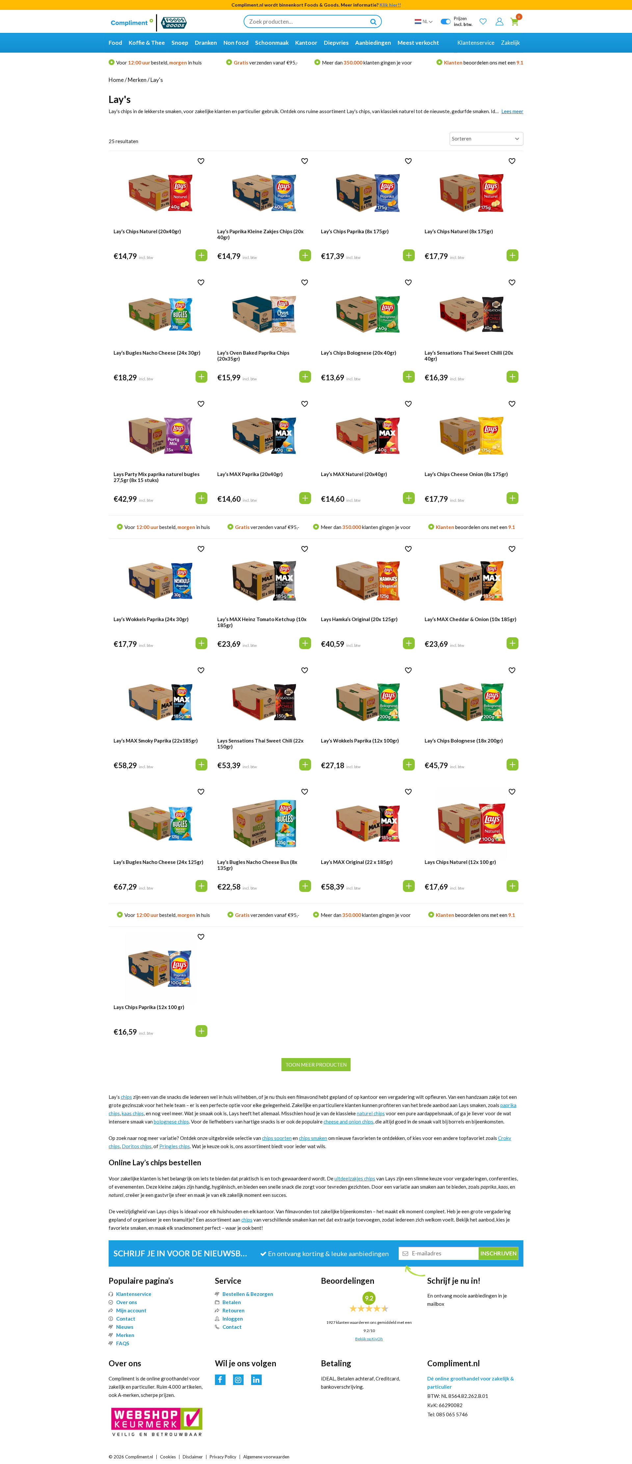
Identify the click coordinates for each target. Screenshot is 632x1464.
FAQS (122, 1343)
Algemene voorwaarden (266, 1456)
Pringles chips (174, 1146)
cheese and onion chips (348, 1121)
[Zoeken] (373, 21)
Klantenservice (133, 1294)
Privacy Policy (223, 1456)
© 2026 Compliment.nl (131, 1456)
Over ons (126, 1302)
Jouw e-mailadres (36, 1411)
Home (116, 79)
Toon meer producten (316, 1065)
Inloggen (233, 1319)
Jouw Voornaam (34, 1388)
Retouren (234, 1310)
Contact (125, 1319)
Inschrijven (90, 1440)
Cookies (168, 1456)
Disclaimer (193, 1456)
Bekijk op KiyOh (369, 1338)
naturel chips (371, 1113)
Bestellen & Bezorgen (248, 1294)
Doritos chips (136, 1146)
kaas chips (133, 1113)
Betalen (232, 1302)
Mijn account (131, 1310)
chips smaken (313, 1138)
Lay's (156, 79)
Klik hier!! (390, 5)
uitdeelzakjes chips (354, 1178)
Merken (137, 79)
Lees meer (512, 111)
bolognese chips (171, 1121)
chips (126, 1097)
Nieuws (124, 1327)
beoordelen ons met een (483, 62)
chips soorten (277, 1138)
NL (425, 21)
